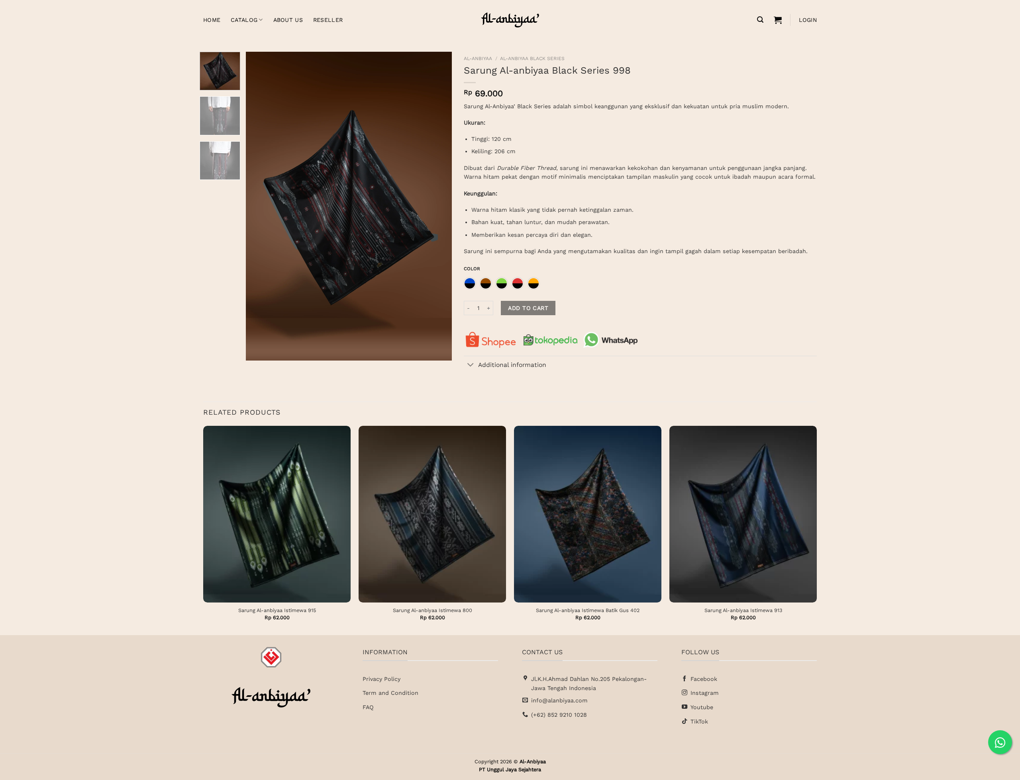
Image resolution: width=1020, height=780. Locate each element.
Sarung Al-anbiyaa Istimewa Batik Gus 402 (587, 610)
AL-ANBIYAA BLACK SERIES (532, 58)
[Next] (438, 206)
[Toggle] (471, 365)
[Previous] (260, 206)
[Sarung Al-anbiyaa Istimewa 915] (277, 514)
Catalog (244, 20)
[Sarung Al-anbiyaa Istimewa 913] (743, 514)
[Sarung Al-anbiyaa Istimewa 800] (432, 514)
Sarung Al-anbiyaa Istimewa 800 (432, 610)
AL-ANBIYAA (478, 58)
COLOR (472, 268)
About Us (288, 20)
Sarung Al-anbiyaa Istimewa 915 (277, 610)
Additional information (512, 365)
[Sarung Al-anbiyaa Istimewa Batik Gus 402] (587, 514)
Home (211, 20)
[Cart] (778, 20)
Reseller (328, 20)
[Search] (760, 19)
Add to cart (528, 308)
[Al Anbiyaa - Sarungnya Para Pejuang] (510, 20)
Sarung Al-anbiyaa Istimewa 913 (743, 610)
